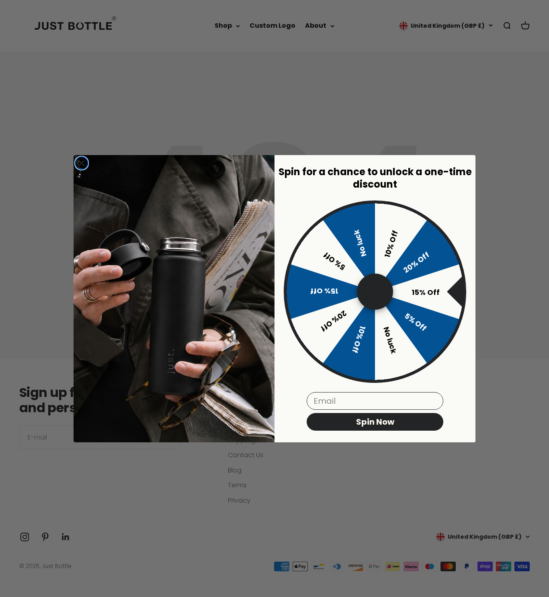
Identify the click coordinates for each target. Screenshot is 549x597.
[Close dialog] (81, 163)
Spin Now (375, 421)
